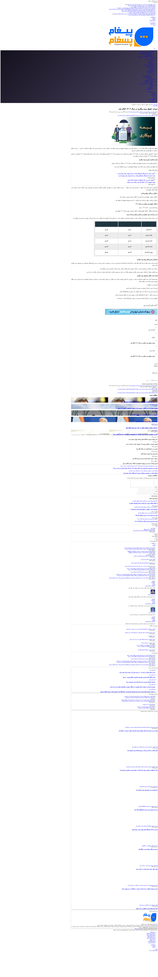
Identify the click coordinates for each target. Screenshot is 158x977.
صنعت (153, 74)
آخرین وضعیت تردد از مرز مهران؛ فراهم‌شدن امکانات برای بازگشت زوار (135, 434)
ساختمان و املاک (149, 77)
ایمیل (156, 491)
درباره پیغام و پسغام (151, 91)
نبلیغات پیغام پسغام (151, 935)
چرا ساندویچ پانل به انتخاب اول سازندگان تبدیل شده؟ (144, 555)
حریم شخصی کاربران (150, 934)
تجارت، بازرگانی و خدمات (150, 81)
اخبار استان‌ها (155, 410)
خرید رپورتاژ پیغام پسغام (148, 54)
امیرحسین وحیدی (151, 594)
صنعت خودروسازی (149, 75)
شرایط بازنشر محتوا (151, 937)
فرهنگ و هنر (150, 71)
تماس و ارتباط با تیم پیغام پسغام (146, 52)
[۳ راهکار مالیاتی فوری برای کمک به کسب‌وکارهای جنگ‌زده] (145, 500)
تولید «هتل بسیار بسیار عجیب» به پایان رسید (147, 869)
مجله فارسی (150, 88)
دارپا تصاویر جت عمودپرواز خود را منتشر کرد (147, 790)
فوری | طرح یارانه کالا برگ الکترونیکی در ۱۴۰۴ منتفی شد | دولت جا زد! (137, 175)
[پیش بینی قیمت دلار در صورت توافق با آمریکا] (148, 512)
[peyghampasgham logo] (131, 46)
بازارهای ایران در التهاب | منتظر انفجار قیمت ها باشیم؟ (144, 509)
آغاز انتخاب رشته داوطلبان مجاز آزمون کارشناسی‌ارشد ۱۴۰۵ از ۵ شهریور (140, 697)
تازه (154, 544)
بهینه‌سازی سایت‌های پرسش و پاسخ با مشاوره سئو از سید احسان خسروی (140, 548)
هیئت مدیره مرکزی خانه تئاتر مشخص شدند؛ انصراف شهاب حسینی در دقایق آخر (138, 730)
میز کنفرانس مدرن (149, 89)
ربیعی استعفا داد (151, 635)
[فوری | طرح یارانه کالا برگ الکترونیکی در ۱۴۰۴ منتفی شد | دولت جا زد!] (136, 173)
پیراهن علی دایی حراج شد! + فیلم (148, 642)
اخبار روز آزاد (152, 939)
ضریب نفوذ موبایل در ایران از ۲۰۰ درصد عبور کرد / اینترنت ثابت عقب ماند (140, 4)
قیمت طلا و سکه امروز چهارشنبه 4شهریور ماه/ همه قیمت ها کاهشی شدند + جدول (138, 10)
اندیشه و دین (150, 73)
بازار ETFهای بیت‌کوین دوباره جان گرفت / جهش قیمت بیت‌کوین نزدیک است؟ (139, 770)
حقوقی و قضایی (149, 67)
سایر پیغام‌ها (152, 84)
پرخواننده (153, 543)
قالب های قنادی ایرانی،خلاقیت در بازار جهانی (147, 908)
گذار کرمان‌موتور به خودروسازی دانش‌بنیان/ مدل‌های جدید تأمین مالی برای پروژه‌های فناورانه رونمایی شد (133, 13)
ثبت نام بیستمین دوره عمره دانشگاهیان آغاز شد (146, 809)
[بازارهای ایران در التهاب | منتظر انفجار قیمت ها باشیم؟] (146, 506)
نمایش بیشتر (155, 390)
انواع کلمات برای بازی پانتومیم (149, 704)
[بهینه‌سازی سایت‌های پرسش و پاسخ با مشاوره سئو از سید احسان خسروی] (139, 547)
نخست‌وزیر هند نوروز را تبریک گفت (147, 421)
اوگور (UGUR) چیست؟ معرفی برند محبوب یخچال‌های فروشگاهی (141, 552)
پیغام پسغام (152, 932)
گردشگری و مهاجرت (148, 64)
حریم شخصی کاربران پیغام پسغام (146, 53)
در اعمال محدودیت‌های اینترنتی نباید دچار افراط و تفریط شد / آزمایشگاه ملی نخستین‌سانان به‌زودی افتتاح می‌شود (132, 9)
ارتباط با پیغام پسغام (151, 933)
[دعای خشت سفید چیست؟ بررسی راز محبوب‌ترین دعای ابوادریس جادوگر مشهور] (138, 699)
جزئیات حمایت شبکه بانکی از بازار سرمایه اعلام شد (142, 428)
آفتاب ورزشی (150, 87)
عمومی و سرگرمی (151, 63)
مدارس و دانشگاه (149, 80)
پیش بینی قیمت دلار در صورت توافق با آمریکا (147, 515)
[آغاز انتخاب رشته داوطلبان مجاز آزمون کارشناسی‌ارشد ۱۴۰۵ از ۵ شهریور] (139, 696)
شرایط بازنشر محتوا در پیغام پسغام (145, 56)
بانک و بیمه (153, 60)
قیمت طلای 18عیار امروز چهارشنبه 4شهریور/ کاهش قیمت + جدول (141, 5)
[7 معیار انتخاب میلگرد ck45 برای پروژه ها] (146, 706)
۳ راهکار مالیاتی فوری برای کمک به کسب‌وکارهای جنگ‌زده (143, 503)
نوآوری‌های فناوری (151, 941)
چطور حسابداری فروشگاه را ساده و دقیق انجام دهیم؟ (144, 530)
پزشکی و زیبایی (152, 68)
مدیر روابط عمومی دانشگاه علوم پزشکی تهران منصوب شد (139, 402)
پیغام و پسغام (152, 50)
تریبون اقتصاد (152, 940)
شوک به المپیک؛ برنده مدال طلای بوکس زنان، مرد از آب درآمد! (142, 639)
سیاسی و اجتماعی (151, 66)
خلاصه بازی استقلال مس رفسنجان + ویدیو (146, 646)
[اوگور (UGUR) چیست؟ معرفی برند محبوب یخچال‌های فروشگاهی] (141, 551)
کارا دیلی (151, 85)
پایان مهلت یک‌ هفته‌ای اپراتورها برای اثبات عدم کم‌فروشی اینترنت (141, 14)
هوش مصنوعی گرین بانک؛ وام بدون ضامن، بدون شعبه (141, 182)
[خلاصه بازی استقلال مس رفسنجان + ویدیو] (146, 645)
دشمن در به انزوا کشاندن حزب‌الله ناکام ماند (144, 415)
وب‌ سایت (155, 493)
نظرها (154, 545)
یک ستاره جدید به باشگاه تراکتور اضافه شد (146, 649)
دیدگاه (156, 487)
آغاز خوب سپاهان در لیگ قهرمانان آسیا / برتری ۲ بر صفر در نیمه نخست (140, 629)
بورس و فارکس (149, 59)
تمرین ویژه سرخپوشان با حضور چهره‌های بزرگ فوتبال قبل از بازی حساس (140, 632)
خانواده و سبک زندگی (150, 70)
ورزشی (151, 69)
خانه (157, 104)
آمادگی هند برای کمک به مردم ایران (148, 559)
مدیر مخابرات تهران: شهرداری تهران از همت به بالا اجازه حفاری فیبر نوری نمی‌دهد (138, 11)
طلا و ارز (151, 61)
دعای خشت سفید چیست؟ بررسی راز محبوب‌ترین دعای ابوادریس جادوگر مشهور (138, 700)
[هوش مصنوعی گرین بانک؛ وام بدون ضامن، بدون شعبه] (141, 180)
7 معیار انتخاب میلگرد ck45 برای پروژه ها (146, 707)
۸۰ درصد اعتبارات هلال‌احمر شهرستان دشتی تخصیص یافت (143, 562)
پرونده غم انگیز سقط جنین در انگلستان (148, 849)
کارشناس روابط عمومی (150, 585)
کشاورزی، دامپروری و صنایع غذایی (145, 83)
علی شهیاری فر (152, 612)
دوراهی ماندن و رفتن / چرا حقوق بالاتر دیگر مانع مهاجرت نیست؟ (142, 12)
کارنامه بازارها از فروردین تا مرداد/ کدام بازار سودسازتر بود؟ (143, 6)
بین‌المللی (153, 57)
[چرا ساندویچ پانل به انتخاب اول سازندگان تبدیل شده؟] (150, 554)
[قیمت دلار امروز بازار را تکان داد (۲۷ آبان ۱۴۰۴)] (147, 518)
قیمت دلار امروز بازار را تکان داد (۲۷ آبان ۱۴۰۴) (146, 521)
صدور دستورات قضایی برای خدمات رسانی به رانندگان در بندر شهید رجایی (140, 888)
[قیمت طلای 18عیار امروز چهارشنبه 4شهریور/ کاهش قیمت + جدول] (141, 568)
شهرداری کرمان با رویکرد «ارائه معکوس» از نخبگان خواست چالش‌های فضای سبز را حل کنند (136, 7)
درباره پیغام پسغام (149, 55)
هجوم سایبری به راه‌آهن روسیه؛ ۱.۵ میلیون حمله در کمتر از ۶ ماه (138, 408)
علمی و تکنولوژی (151, 78)
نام (157, 489)
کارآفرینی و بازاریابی (148, 82)
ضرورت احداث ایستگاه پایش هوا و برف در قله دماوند (145, 829)
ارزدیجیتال (150, 62)
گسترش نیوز (145, 111)
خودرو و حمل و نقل (146, 76)
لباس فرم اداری (151, 942)
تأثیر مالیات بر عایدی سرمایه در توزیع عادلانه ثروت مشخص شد (142, 750)
